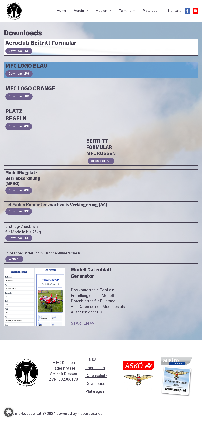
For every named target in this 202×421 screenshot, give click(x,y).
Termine (125, 11)
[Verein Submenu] (88, 11)
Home (61, 11)
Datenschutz (96, 375)
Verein (79, 11)
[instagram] (182, 413)
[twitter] (175, 413)
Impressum (95, 367)
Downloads (95, 383)
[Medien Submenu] (111, 11)
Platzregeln (151, 11)
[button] (8, 412)
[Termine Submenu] (135, 11)
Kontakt (174, 11)
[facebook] (187, 11)
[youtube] (195, 11)
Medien (101, 11)
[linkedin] (188, 413)
